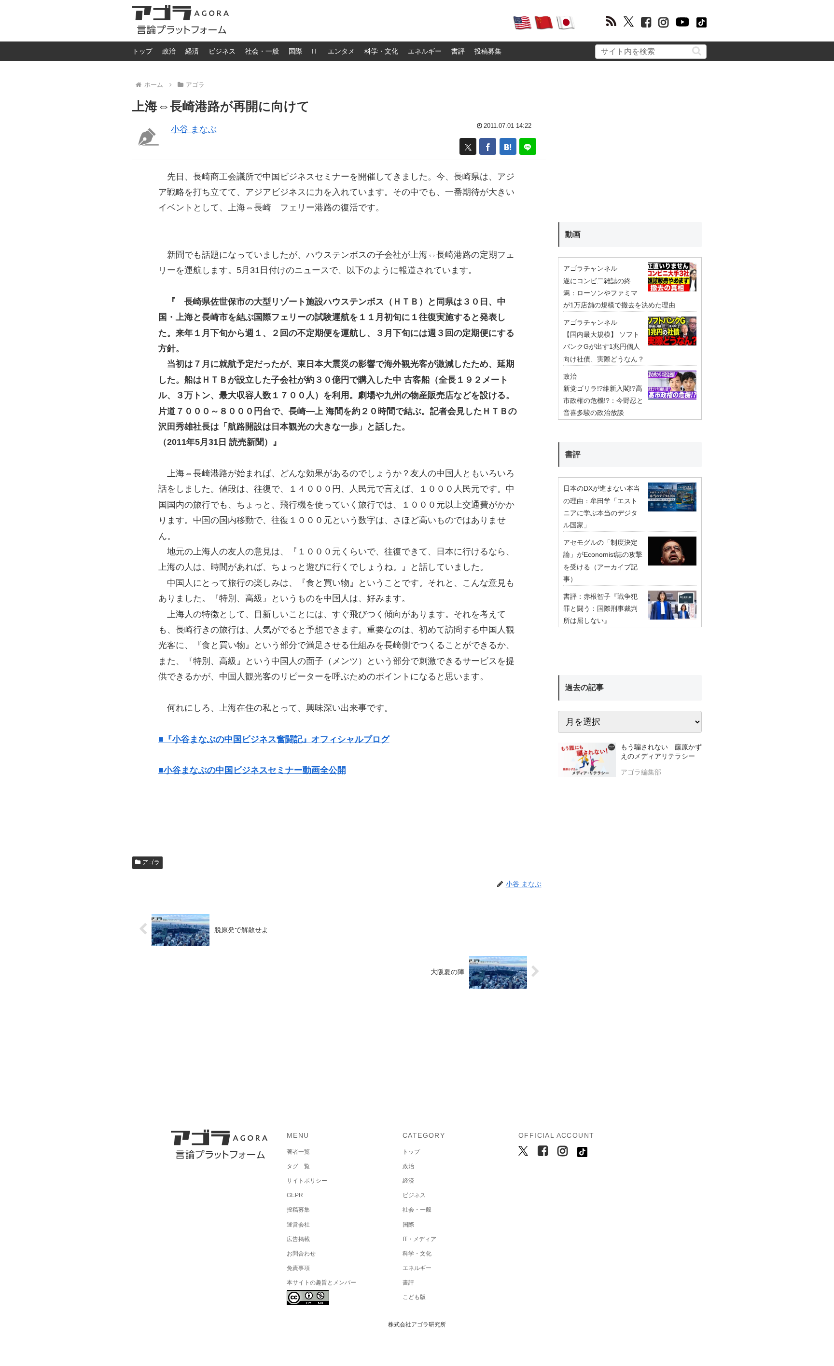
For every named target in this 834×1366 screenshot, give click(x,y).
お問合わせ (301, 1253)
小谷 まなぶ (194, 129)
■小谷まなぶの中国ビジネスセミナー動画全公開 (252, 770)
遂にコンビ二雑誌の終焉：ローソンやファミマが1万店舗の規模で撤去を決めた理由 (619, 293)
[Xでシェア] (467, 146)
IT (315, 51)
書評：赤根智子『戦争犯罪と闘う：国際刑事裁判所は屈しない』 (600, 608)
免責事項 (298, 1268)
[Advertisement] (370, 22)
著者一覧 (298, 1151)
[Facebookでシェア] (487, 146)
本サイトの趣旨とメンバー (321, 1282)
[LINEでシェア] (527, 146)
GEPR (295, 1195)
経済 (192, 51)
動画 (573, 234)
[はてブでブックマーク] (508, 146)
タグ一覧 (298, 1166)
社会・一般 (262, 51)
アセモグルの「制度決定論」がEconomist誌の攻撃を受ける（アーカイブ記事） (602, 560)
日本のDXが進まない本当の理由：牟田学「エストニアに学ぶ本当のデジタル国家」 (601, 506)
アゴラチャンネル (590, 268)
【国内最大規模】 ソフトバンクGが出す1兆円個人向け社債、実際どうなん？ (603, 346)
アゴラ (151, 862)
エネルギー (425, 51)
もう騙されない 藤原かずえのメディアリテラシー (661, 751)
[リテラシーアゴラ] (586, 761)
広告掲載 (298, 1239)
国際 (295, 51)
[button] (696, 50)
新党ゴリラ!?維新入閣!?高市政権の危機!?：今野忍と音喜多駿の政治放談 (603, 400)
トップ (142, 51)
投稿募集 (487, 51)
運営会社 (298, 1224)
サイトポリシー (307, 1180)
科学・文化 (381, 51)
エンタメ (341, 51)
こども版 (414, 1297)
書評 (458, 51)
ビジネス (222, 51)
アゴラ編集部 (641, 772)
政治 (169, 51)
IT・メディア (419, 1239)
